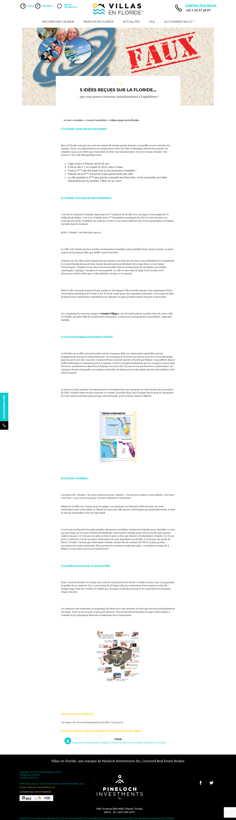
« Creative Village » (109, 313)
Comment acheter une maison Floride (40, 772)
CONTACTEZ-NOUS (200, 6)
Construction (77, 742)
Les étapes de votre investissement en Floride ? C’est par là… (92, 722)
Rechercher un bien (58, 21)
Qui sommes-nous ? (179, 21)
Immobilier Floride (30, 775)
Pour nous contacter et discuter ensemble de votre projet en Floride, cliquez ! (101, 730)
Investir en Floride (98, 21)
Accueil (67, 120)
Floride (122, 742)
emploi (104, 742)
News (130, 742)
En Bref (113, 742)
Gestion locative (29, 777)
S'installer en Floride (155, 742)
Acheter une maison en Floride (37, 818)
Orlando (138, 742)
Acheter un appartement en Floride (75, 818)
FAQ (152, 21)
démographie (92, 742)
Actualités (131, 21)
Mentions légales (29, 784)
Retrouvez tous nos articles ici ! (77, 713)
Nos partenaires (69, 784)
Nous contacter (49, 784)
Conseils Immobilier (96, 120)
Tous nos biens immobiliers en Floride (153, 818)
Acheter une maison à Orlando (114, 818)
